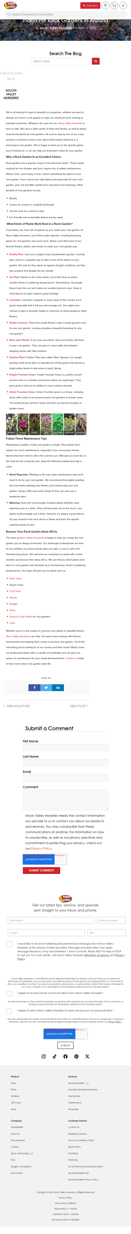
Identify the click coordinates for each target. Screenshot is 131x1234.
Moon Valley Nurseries (56, 28)
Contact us (71, 658)
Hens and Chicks (19, 340)
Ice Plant (14, 277)
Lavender (14, 300)
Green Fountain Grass (22, 392)
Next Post (78, 706)
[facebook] (34, 687)
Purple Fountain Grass (22, 374)
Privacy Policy (41, 848)
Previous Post (18, 706)
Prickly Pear (16, 254)
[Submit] (96, 61)
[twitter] (46, 687)
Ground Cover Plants (20, 616)
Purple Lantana (18, 322)
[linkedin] (58, 687)
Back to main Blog (12, 76)
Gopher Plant (17, 357)
